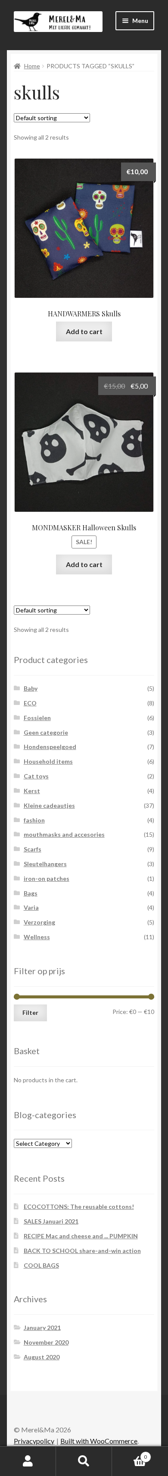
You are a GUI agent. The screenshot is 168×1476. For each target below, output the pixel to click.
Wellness (37, 936)
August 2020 (41, 1357)
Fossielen (37, 717)
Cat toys (36, 776)
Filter (30, 1012)
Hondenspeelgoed (50, 746)
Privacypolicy (34, 1441)
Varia (31, 907)
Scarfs (32, 849)
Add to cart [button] (84, 331)
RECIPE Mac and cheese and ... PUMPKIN (81, 1236)
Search (84, 1461)
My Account (28, 1461)
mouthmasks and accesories (64, 834)
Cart (129, 1454)
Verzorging (39, 922)
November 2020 (46, 1342)
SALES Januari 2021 (51, 1221)
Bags (30, 893)
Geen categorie (46, 732)
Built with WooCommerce (98, 1441)
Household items (48, 761)
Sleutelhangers (45, 863)
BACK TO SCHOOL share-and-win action (82, 1250)
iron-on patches (46, 878)
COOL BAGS (41, 1265)
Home (32, 66)
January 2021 (42, 1327)
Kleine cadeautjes (49, 805)
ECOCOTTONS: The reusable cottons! (79, 1206)
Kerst (32, 790)
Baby (30, 688)
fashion (34, 820)
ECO (30, 703)
